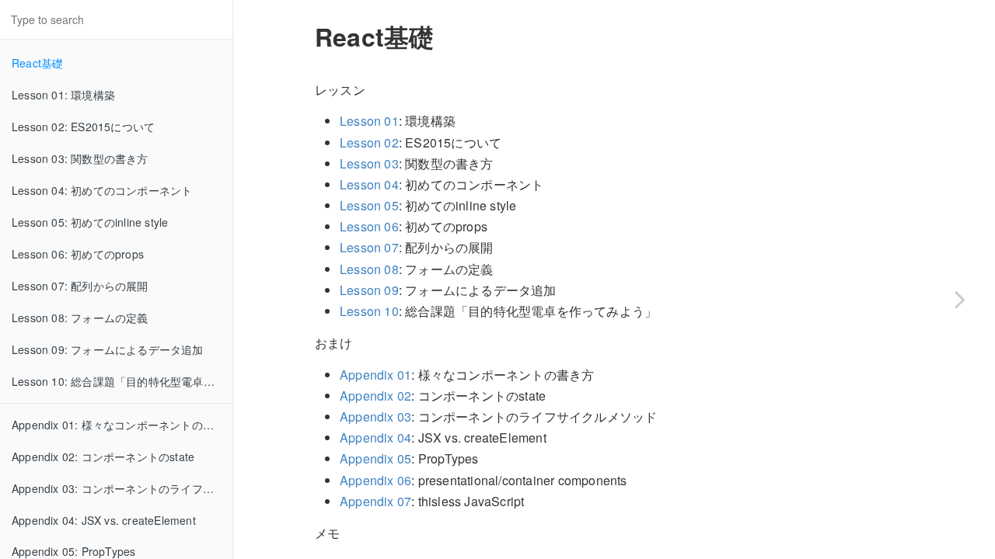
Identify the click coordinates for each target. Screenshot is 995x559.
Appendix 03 (375, 416)
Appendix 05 (375, 458)
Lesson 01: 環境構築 (63, 94)
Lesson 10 (369, 311)
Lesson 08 (369, 269)
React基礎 (37, 63)
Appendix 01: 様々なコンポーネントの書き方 (122, 424)
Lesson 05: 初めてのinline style (90, 222)
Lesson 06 (369, 226)
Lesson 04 (369, 184)
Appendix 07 (375, 501)
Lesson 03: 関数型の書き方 (80, 158)
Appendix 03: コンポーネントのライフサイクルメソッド (122, 488)
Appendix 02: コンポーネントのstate (103, 456)
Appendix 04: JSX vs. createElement (104, 520)
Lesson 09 (369, 290)
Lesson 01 (369, 121)
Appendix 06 (375, 480)
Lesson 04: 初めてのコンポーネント (102, 190)
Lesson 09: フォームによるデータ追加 (108, 349)
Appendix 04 (375, 437)
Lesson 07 (369, 247)
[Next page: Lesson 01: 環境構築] (960, 299)
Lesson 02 (369, 142)
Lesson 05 (369, 205)
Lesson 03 (369, 163)
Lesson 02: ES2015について (83, 126)
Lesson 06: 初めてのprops (78, 254)
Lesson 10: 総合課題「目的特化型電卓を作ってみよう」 (122, 381)
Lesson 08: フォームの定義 (80, 317)
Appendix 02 (375, 395)
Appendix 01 (375, 375)
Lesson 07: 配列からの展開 (80, 285)
